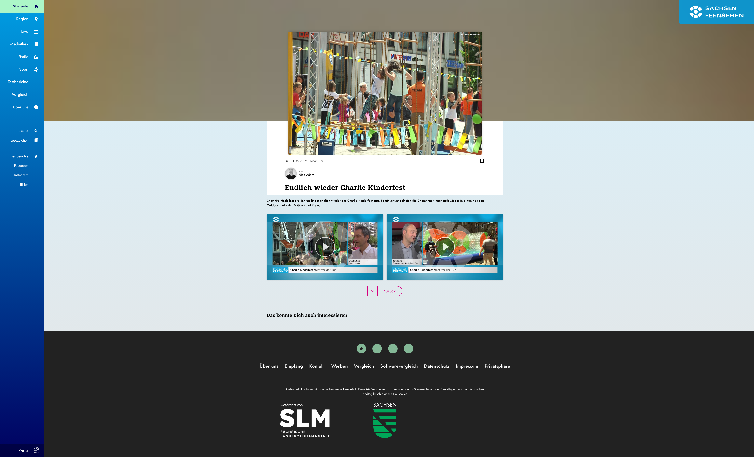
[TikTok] (408, 348)
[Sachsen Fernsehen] (716, 12)
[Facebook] (377, 348)
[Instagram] (393, 348)
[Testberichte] (361, 348)
